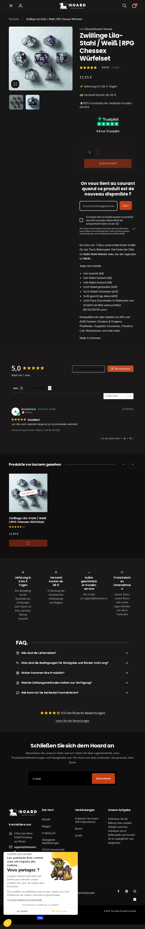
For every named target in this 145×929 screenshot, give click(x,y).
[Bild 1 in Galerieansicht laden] (16, 102)
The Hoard (115, 911)
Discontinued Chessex (96, 28)
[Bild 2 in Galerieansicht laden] (33, 102)
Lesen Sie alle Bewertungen (72, 720)
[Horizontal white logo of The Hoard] (23, 815)
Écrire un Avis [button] (122, 368)
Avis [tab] (15, 388)
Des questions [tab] (38, 388)
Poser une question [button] (90, 368)
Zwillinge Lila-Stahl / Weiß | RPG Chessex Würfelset (27, 520)
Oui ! (126, 205)
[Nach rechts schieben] (132, 464)
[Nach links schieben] (123, 464)
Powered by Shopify (128, 911)
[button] (11, 6)
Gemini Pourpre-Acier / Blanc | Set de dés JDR (35, 430)
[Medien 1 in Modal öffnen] (40, 58)
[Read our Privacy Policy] (134, 229)
